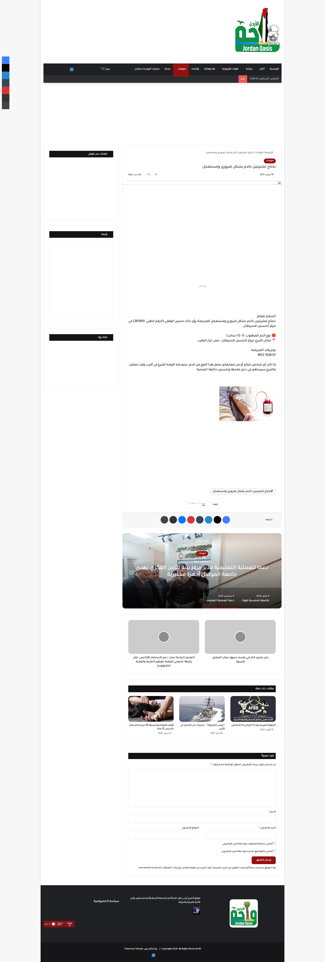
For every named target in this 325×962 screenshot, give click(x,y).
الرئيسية (274, 69)
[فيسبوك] (226, 520)
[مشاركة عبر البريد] (173, 520)
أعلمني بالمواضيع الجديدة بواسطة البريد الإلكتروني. (247, 851)
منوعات (182, 69)
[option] (202, 570)
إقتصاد (195, 69)
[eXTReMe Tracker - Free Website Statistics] (196, 914)
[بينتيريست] (191, 520)
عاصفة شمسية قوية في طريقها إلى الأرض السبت (202, 571)
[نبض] (71, 69)
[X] (217, 520)
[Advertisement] (121, 30)
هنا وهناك (209, 69)
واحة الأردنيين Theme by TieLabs (140, 949)
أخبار (262, 69)
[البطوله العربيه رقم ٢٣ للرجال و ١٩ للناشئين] (253, 709)
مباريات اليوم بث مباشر (147, 69)
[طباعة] (164, 520)
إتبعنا (104, 234)
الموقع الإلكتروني (190, 828)
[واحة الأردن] (257, 32)
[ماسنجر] (182, 520)
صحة (167, 69)
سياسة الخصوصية (106, 901)
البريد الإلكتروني (267, 828)
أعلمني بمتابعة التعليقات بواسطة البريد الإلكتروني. (247, 844)
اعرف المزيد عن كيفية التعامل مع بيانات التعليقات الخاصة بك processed (175, 868)
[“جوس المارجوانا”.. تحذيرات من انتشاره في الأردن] (202, 709)
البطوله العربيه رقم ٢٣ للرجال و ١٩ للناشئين (253, 725)
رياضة (249, 69)
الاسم (272, 812)
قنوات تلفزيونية (230, 69)
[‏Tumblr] (200, 520)
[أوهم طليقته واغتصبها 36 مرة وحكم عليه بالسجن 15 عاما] (151, 709)
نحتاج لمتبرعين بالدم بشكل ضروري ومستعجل (242, 491)
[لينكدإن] (208, 520)
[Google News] (196, 504)
